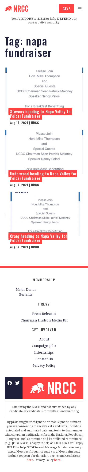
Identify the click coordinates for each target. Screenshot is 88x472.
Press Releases (44, 313)
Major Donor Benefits (26, 292)
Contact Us (44, 359)
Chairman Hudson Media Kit (44, 320)
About (44, 339)
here (30, 460)
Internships (44, 352)
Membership (44, 279)
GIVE (67, 8)
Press (44, 303)
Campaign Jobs (44, 346)
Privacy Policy (44, 365)
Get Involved (44, 329)
